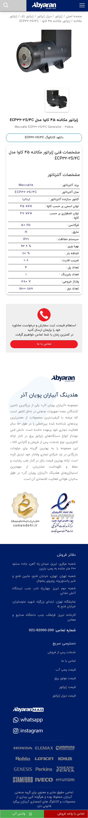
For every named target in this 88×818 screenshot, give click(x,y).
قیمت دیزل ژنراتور (64, 696)
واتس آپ (19, 814)
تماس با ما (44, 344)
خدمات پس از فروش (62, 652)
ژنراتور (59, 16)
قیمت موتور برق (65, 678)
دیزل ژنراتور (44, 16)
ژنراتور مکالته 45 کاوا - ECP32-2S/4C (44, 21)
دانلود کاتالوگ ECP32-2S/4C (44, 137)
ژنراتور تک (27, 16)
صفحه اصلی (74, 16)
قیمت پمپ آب (66, 670)
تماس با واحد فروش (71, 814)
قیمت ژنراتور (67, 687)
